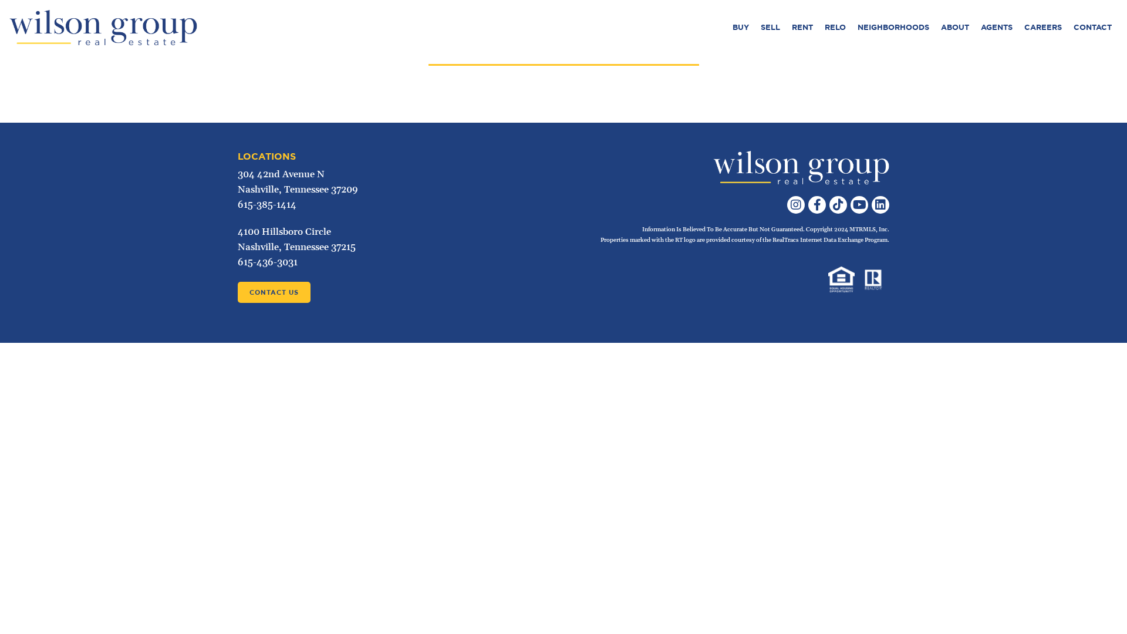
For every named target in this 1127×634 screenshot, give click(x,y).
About (955, 27)
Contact (1093, 27)
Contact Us (274, 292)
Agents (997, 27)
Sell (770, 27)
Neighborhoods (893, 27)
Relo (835, 27)
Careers (1043, 27)
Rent (802, 27)
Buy (741, 27)
